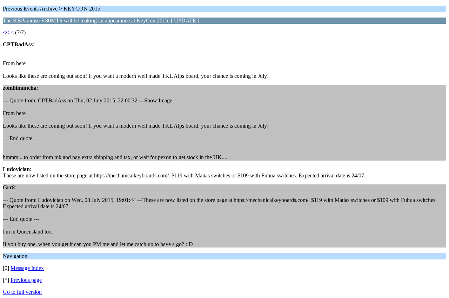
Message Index (27, 268)
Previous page (26, 280)
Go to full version (22, 292)
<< (6, 32)
